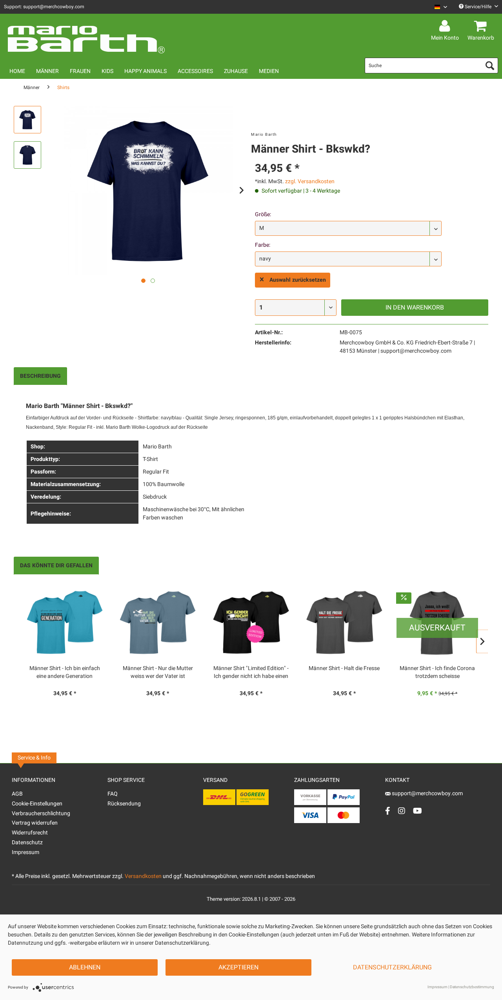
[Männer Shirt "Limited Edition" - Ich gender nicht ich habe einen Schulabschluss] (251, 623)
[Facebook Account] (387, 811)
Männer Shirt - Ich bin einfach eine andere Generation (64, 672)
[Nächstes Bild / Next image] (153, 281)
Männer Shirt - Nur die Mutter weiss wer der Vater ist (158, 672)
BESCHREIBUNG (40, 376)
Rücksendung (124, 804)
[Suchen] (490, 65)
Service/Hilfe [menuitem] (478, 6)
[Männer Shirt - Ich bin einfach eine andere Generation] (64, 623)
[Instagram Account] (401, 811)
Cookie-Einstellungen (37, 804)
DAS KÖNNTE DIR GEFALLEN (56, 565)
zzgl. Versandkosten (310, 181)
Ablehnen (84, 967)
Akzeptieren (238, 967)
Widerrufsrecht (30, 833)
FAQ (112, 794)
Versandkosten (143, 876)
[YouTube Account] (417, 811)
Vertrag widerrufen (35, 823)
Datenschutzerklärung (392, 967)
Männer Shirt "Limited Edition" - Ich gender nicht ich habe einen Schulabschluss (251, 672)
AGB (17, 794)
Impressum (25, 852)
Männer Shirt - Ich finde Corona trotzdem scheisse (437, 672)
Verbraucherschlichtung (41, 813)
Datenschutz (27, 842)
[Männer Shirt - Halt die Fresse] (344, 623)
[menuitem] (438, 7)
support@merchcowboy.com (427, 793)
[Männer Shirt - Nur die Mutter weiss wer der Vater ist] (158, 623)
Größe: (263, 214)
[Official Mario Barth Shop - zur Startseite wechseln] (86, 36)
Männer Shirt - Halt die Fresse (344, 668)
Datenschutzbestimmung (472, 987)
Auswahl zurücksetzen (297, 280)
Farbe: (262, 245)
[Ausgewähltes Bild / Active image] (143, 281)
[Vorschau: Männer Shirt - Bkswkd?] (27, 119)
